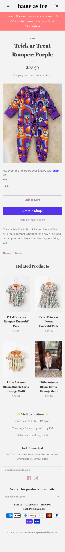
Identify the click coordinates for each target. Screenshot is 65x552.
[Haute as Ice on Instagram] (36, 478)
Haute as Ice (31, 532)
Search (18, 504)
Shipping (18, 75)
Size (5, 179)
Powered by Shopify (48, 532)
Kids (32, 38)
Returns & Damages (34, 508)
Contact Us (31, 504)
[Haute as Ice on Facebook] (29, 478)
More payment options (32, 219)
